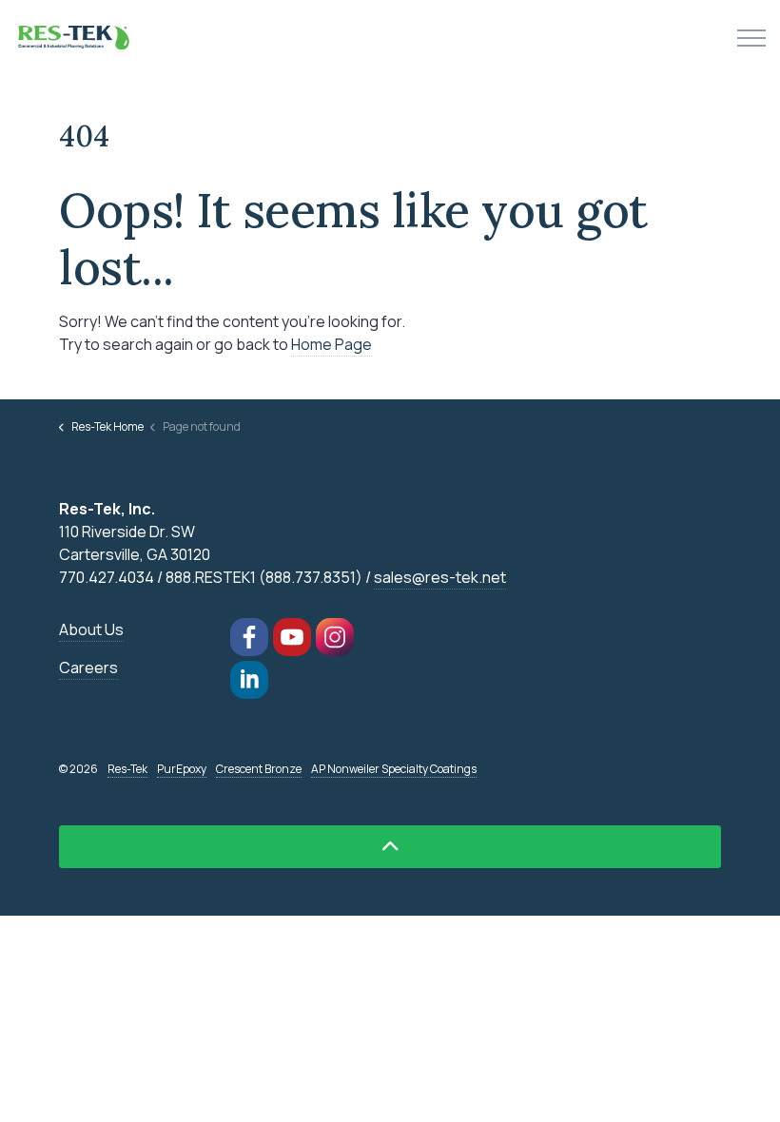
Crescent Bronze (259, 769)
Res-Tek (127, 769)
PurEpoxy (181, 769)
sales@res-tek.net (440, 577)
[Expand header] (751, 38)
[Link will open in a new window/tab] (249, 637)
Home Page (331, 344)
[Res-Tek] (75, 38)
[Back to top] (390, 846)
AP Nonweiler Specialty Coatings (394, 769)
